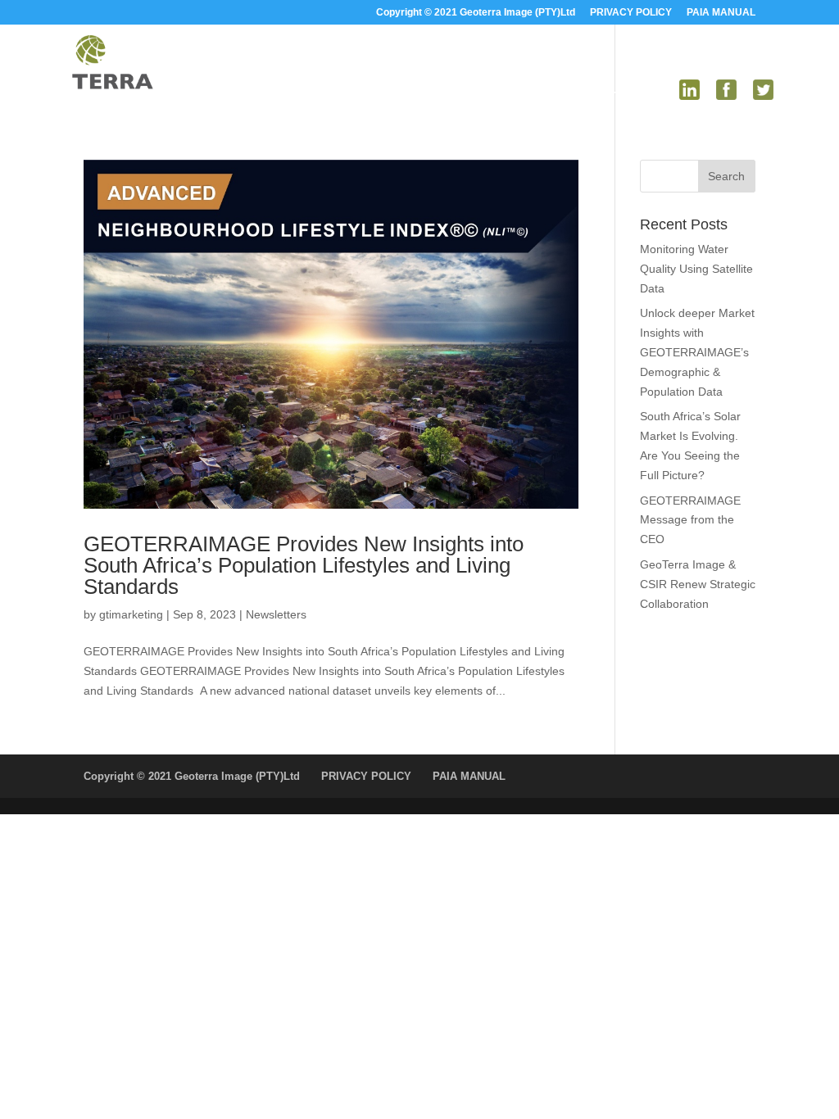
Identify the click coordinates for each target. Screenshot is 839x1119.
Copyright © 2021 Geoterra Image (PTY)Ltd (475, 12)
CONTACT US (625, 95)
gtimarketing (131, 614)
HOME (285, 95)
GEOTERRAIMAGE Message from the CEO (690, 520)
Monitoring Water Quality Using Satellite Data (696, 268)
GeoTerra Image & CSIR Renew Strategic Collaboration (697, 584)
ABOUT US (349, 95)
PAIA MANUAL (721, 12)
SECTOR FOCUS (440, 95)
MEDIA (537, 95)
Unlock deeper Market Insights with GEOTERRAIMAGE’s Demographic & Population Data (697, 351)
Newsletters (276, 614)
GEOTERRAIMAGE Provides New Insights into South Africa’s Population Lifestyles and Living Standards (304, 565)
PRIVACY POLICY (631, 12)
